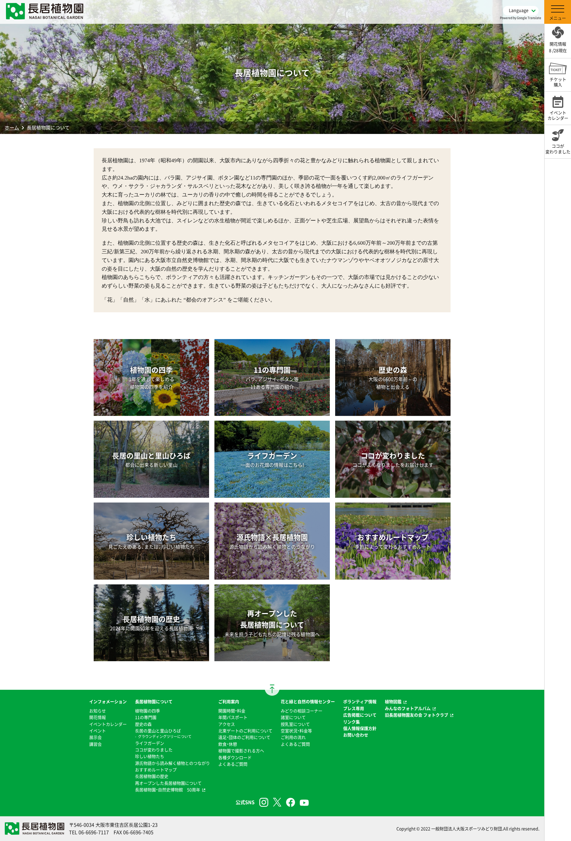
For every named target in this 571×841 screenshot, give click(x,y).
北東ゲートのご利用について (245, 731)
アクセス (226, 724)
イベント (97, 731)
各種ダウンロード (235, 757)
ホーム (12, 127)
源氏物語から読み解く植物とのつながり (172, 763)
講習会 (95, 744)
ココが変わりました (153, 750)
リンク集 (351, 722)
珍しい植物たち (149, 756)
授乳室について (295, 724)
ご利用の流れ (293, 737)
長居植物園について (153, 701)
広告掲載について (360, 715)
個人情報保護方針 (360, 728)
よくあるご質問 (232, 764)
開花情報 (97, 717)
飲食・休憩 (227, 744)
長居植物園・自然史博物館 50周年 (167, 789)
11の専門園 (145, 717)
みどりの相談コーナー (301, 711)
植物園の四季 (147, 711)
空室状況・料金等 (296, 731)
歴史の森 (143, 724)
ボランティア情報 (360, 701)
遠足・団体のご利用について (244, 737)
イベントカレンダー (108, 724)
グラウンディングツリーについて (165, 736)
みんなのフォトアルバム (408, 708)
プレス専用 (353, 708)
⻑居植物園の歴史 (151, 776)
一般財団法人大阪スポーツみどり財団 (466, 828)
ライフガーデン (149, 743)
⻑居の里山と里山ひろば (158, 731)
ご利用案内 (228, 701)
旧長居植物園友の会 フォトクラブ (416, 715)
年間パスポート (232, 717)
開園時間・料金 (231, 711)
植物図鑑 (393, 701)
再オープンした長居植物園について (168, 783)
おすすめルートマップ (156, 770)
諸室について (293, 717)
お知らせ (97, 711)
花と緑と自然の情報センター (308, 701)
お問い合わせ (355, 735)
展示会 (95, 737)
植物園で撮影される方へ (241, 750)
